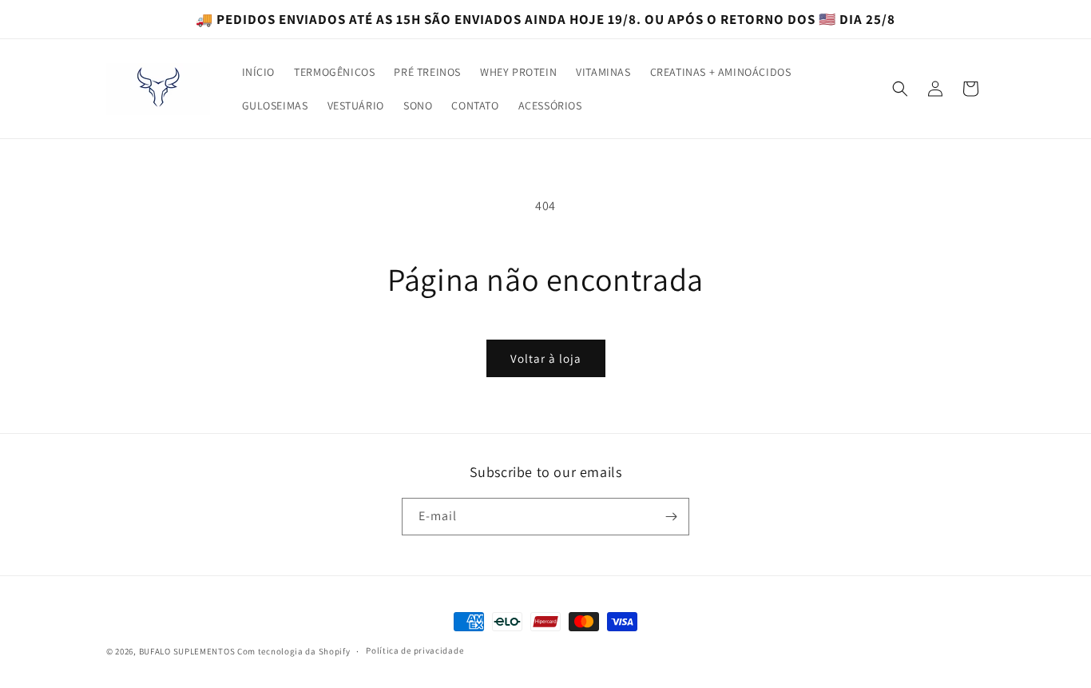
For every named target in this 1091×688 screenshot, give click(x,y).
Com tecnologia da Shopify (294, 651)
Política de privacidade (414, 650)
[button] (900, 88)
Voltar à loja (545, 358)
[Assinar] (670, 516)
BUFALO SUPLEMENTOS (187, 651)
